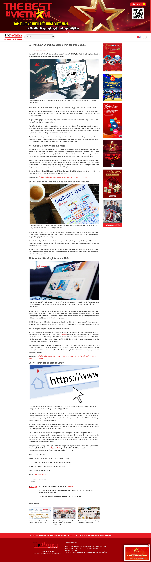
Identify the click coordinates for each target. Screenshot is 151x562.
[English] (140, 37)
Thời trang (86, 535)
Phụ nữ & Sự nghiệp (42, 535)
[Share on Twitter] (32, 481)
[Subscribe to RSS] (48, 552)
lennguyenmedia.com (41, 474)
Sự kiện (32, 535)
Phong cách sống (97, 535)
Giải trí (63, 535)
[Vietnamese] (138, 37)
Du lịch (69, 535)
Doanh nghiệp (55, 535)
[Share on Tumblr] (36, 481)
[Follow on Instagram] (44, 552)
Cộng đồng (109, 535)
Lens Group (58, 553)
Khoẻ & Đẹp (77, 535)
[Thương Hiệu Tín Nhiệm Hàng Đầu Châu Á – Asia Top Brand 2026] (40, 513)
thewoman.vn (70, 486)
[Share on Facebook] (29, 481)
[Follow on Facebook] (42, 552)
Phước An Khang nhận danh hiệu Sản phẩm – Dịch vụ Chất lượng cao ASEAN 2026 (64, 522)
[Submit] (53, 36)
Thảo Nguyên (44, 50)
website (64, 334)
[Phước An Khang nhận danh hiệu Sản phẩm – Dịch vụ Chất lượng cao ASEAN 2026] (64, 513)
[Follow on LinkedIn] (50, 552)
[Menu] (145, 37)
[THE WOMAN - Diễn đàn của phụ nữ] (13, 37)
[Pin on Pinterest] (34, 481)
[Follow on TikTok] (46, 552)
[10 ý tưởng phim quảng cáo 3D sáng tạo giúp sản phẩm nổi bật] (89, 513)
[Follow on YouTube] (52, 552)
